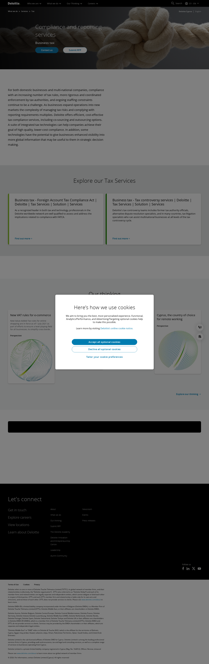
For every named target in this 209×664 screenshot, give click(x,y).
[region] (104, 332)
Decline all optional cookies (104, 349)
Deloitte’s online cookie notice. (116, 328)
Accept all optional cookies (104, 341)
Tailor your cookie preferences (104, 356)
